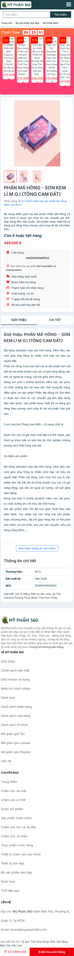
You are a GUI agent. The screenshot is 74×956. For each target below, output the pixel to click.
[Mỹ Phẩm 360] (20, 620)
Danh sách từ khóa (14, 725)
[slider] (10, 176)
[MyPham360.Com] (22, 4)
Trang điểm (9, 782)
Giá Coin (17, 945)
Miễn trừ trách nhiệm (16, 688)
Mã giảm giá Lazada (15, 743)
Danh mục (8, 697)
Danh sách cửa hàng (15, 716)
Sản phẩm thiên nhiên (16, 818)
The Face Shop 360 (42, 941)
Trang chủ (6, 23)
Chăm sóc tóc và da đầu (18, 827)
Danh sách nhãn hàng (16, 707)
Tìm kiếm (60, 14)
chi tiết (55, 320)
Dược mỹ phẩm (12, 809)
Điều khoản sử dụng (15, 679)
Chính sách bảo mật (15, 670)
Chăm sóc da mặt (13, 791)
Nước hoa (8, 881)
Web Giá (5, 945)
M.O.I (21, 201)
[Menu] (68, 4)
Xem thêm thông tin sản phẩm (37, 548)
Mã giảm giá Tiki (13, 734)
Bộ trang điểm (50, 23)
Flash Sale (11, 32)
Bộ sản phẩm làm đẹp (27, 23)
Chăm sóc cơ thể (13, 800)
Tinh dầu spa (10, 890)
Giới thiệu (19, 320)
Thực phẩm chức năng (17, 845)
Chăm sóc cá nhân (14, 836)
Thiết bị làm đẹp (12, 863)
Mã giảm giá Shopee (15, 752)
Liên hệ (6, 761)
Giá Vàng (62, 941)
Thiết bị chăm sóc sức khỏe (21, 854)
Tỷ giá (25, 941)
